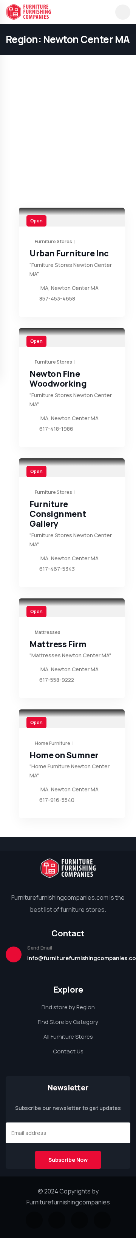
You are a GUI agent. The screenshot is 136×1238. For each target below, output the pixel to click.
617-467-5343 (57, 568)
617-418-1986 (56, 428)
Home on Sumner (64, 755)
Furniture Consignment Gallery (57, 514)
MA (44, 287)
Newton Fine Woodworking (58, 378)
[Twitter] (34, 1220)
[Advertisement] (68, 68)
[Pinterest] (102, 1220)
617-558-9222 (56, 679)
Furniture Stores (53, 242)
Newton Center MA (75, 287)
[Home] (68, 868)
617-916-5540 (56, 799)
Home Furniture (52, 743)
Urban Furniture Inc (69, 253)
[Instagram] (79, 1220)
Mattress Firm (57, 644)
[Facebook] (56, 1220)
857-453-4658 (57, 298)
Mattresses (47, 632)
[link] (72, 217)
